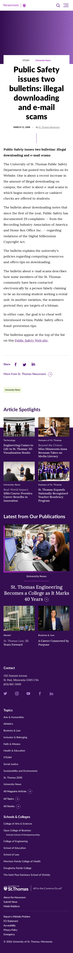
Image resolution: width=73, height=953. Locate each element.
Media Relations (12, 906)
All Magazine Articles (15, 791)
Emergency (9, 934)
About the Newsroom (15, 897)
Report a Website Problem (17, 917)
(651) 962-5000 (12, 684)
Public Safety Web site (31, 340)
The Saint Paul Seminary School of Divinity (27, 875)
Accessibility (10, 925)
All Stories (9, 806)
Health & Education (14, 751)
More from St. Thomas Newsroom (25, 374)
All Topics (9, 799)
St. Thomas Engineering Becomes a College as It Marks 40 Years (36, 593)
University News (43, 60)
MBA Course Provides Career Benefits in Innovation (18, 495)
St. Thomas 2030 (13, 778)
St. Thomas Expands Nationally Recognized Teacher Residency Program (53, 495)
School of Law (11, 854)
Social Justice (11, 764)
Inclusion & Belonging (15, 737)
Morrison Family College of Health (22, 861)
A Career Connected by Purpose (53, 642)
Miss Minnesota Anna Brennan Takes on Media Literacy (52, 450)
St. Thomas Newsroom (49, 127)
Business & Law (12, 730)
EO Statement (11, 921)
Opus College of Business (22, 832)
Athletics (8, 724)
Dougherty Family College (17, 868)
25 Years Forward (16, 642)
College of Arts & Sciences (18, 824)
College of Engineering (16, 841)
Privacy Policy (10, 930)
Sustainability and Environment (20, 771)
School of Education (15, 848)
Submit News (10, 902)
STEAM (8, 757)
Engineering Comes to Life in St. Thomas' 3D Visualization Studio (18, 448)
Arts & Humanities (14, 717)
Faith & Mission (12, 744)
